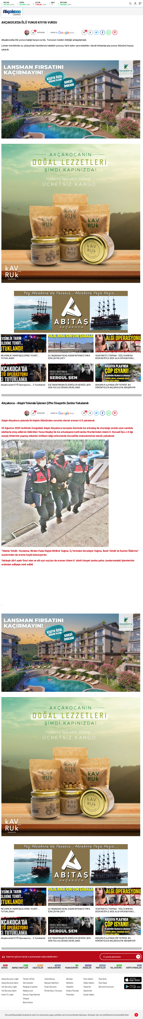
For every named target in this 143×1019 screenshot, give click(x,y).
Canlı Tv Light (7, 994)
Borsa (4, 967)
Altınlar (69, 979)
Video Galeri (88, 983)
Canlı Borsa (49, 979)
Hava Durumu (54, 967)
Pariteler (101, 967)
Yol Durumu (116, 967)
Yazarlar (87, 986)
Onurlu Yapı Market (31, 994)
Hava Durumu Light (10, 979)
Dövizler (69, 983)
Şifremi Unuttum (106, 986)
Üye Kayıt (103, 983)
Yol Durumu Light (9, 986)
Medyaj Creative (30, 986)
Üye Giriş (102, 979)
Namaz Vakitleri (20, 967)
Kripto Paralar (134, 967)
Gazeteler (38, 967)
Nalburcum (28, 990)
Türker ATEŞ (28, 979)
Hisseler (87, 967)
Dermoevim (28, 983)
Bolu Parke (28, 1002)
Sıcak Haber (88, 994)
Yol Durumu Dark (8, 990)
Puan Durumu (71, 967)
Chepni (26, 998)
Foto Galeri (88, 979)
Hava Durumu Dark (9, 983)
